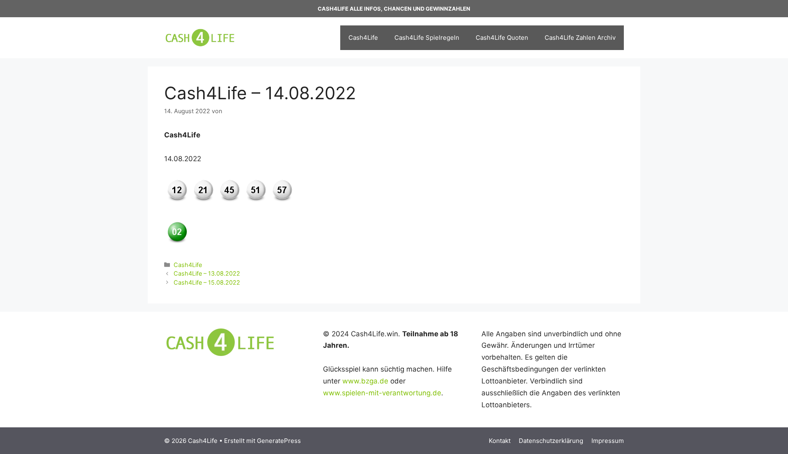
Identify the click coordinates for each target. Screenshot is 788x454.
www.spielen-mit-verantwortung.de (382, 393)
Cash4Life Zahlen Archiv (580, 37)
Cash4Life (363, 37)
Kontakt (500, 441)
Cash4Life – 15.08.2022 (207, 282)
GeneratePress (279, 441)
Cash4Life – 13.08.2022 (207, 273)
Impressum (607, 441)
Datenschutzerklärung (551, 441)
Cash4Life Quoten (502, 37)
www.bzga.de (365, 381)
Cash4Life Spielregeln (426, 37)
